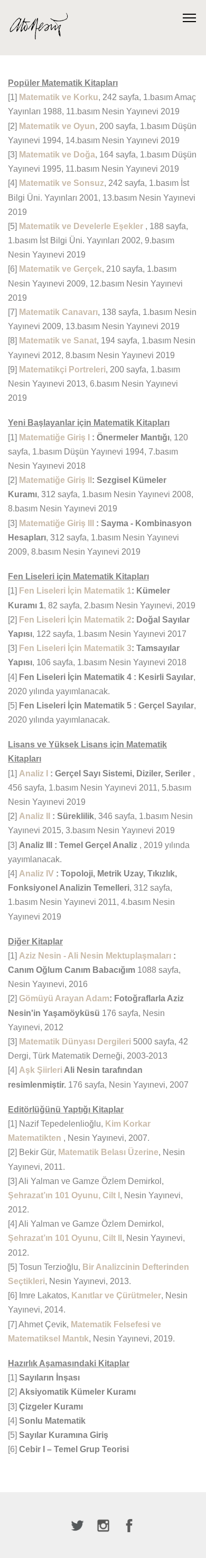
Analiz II (35, 816)
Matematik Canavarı (58, 312)
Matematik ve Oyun (57, 126)
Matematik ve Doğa (57, 154)
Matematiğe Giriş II (55, 480)
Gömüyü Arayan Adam (64, 998)
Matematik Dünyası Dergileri (76, 1041)
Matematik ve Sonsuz (61, 183)
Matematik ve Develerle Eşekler (82, 226)
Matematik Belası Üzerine (108, 1152)
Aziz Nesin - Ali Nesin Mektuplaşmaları (96, 955)
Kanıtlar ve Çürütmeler (116, 1295)
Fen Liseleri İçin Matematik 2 (75, 619)
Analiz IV (37, 873)
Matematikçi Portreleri (62, 369)
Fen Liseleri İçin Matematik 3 (75, 648)
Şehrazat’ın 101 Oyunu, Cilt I (64, 1195)
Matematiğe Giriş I (55, 437)
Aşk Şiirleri (41, 1070)
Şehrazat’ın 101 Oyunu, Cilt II (65, 1238)
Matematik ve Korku (58, 97)
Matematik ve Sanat (58, 340)
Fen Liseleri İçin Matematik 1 (75, 590)
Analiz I (34, 773)
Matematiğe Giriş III (57, 523)
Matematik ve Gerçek (60, 268)
